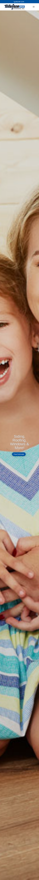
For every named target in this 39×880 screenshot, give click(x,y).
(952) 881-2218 (19, 2)
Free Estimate (19, 454)
